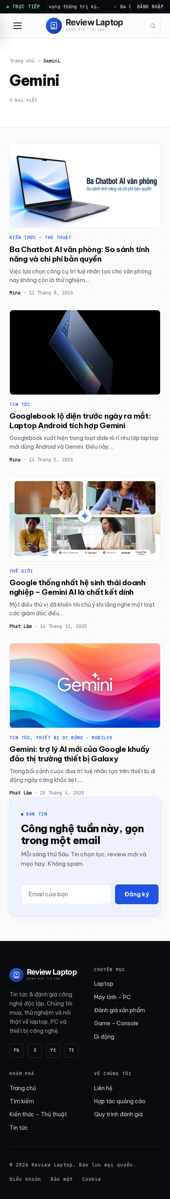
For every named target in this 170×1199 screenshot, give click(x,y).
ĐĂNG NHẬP (150, 6)
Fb (16, 1050)
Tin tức (18, 1127)
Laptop (103, 983)
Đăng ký (137, 894)
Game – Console (116, 1023)
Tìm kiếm (21, 1101)
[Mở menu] (17, 26)
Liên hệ (103, 1088)
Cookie (91, 1179)
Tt (71, 1050)
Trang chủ (21, 61)
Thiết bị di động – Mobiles (74, 737)
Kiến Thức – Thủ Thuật (40, 237)
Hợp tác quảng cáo (119, 1101)
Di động (104, 1036)
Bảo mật (62, 1179)
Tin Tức (19, 404)
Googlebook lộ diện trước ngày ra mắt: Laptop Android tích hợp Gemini (80, 421)
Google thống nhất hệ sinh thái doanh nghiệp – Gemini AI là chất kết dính (77, 587)
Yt (53, 1050)
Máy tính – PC (112, 997)
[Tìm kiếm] (153, 25)
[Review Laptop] (43, 975)
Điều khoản (25, 1179)
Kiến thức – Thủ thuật (38, 1114)
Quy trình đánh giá (118, 1114)
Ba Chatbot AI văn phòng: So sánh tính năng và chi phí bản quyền (79, 254)
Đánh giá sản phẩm (119, 1010)
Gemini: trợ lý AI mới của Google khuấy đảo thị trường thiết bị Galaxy (79, 754)
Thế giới (21, 571)
